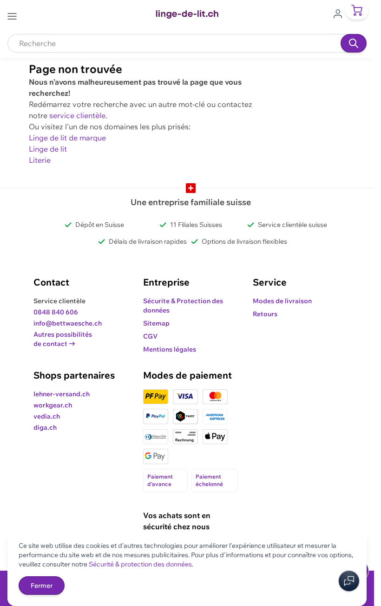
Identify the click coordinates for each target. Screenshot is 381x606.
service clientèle (77, 115)
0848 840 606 (55, 312)
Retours (265, 314)
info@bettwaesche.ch (67, 323)
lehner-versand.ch (61, 394)
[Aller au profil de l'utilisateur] (340, 13)
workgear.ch (52, 405)
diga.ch (45, 427)
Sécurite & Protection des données (183, 305)
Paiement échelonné (209, 480)
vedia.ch (46, 416)
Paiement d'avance (160, 480)
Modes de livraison (282, 301)
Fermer (42, 585)
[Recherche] (354, 43)
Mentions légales (169, 349)
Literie (40, 160)
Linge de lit (48, 148)
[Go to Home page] (187, 14)
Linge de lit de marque (67, 137)
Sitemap (156, 323)
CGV (150, 336)
